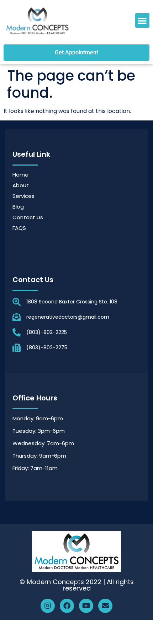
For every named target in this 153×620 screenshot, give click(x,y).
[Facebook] (67, 606)
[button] (142, 20)
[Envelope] (105, 606)
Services (23, 196)
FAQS (19, 228)
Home (20, 174)
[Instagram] (48, 606)
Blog (18, 206)
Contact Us (27, 217)
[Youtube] (86, 606)
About (20, 185)
